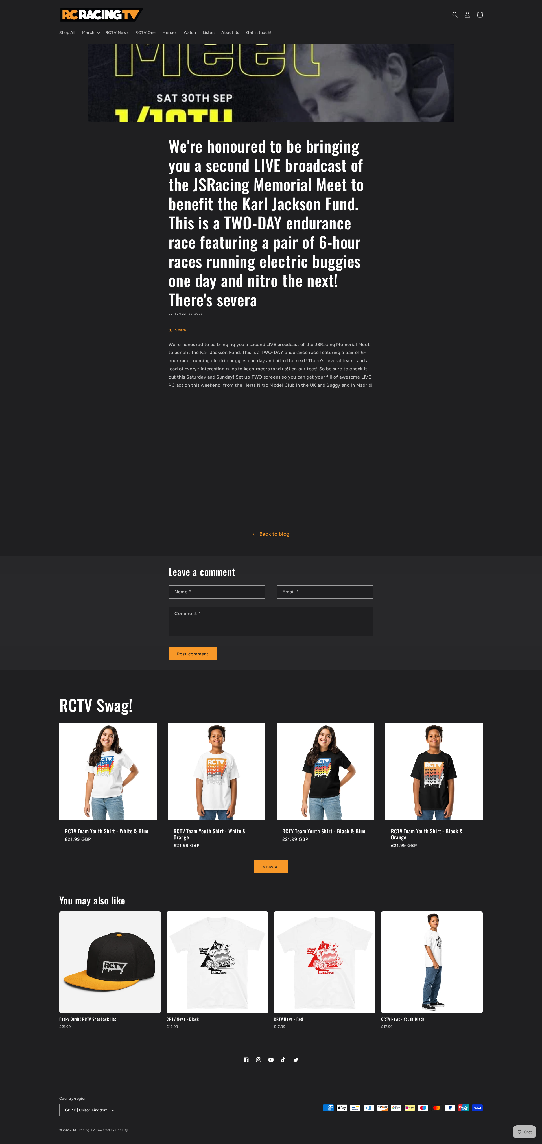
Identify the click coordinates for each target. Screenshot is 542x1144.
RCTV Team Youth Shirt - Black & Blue (324, 831)
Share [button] (180, 330)
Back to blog (274, 534)
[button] (90, 33)
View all (271, 866)
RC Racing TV (84, 1130)
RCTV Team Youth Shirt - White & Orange (210, 834)
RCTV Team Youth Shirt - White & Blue (106, 831)
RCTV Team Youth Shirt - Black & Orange (427, 834)
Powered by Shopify (112, 1130)
